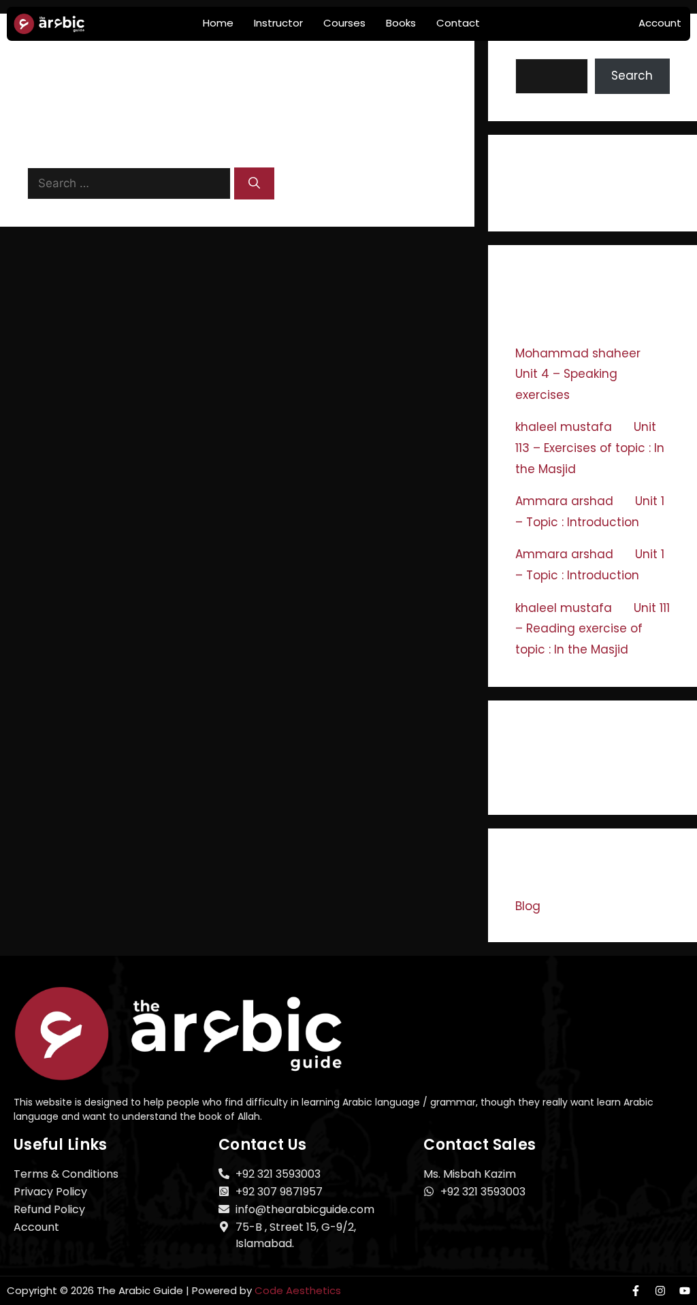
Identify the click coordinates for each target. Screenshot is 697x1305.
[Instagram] (660, 1290)
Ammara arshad (564, 501)
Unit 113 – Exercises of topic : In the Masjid (589, 448)
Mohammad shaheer (578, 353)
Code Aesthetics (298, 1290)
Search (536, 49)
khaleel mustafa (563, 427)
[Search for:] (130, 183)
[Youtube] (684, 1290)
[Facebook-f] (635, 1290)
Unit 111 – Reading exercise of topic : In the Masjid (592, 629)
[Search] (254, 183)
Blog (527, 906)
